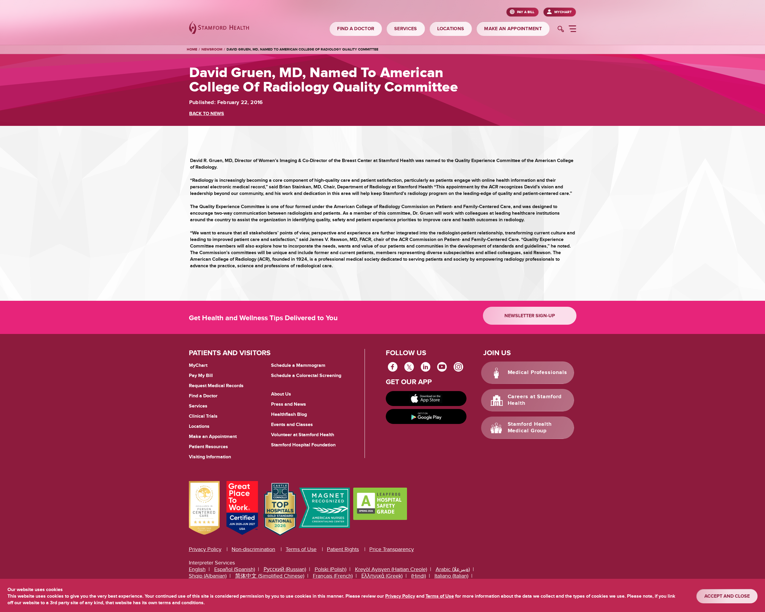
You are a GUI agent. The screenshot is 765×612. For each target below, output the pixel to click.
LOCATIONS (450, 29)
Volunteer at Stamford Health (302, 435)
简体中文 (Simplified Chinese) (269, 576)
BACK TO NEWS (206, 114)
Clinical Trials (203, 416)
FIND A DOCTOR (355, 29)
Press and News (288, 404)
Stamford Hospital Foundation (303, 445)
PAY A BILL (525, 12)
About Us (281, 394)
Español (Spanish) (234, 569)
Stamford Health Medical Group (530, 427)
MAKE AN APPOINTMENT (513, 29)
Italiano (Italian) (451, 576)
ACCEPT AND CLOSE (727, 596)
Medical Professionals (537, 372)
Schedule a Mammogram (298, 365)
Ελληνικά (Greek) (382, 576)
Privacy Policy (205, 549)
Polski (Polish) (330, 569)
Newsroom (211, 49)
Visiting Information (210, 457)
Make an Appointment (213, 436)
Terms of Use (301, 549)
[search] (561, 29)
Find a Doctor (203, 396)
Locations (199, 426)
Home (192, 49)
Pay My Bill (201, 376)
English (197, 569)
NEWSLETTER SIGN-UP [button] (529, 316)
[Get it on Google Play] (426, 416)
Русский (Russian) (285, 569)
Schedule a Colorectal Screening (306, 376)
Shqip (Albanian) (208, 576)
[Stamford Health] (219, 28)
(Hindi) (418, 576)
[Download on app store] (426, 398)
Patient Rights (343, 549)
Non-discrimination (253, 549)
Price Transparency (391, 549)
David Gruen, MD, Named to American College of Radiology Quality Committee (302, 49)
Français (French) (333, 576)
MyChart (563, 12)
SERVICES (405, 29)
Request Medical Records (216, 386)
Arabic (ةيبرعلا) (453, 569)
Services (198, 406)
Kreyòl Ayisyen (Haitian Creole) (391, 569)
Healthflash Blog (289, 414)
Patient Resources (208, 447)
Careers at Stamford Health (535, 400)
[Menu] (572, 29)
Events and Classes (292, 425)
